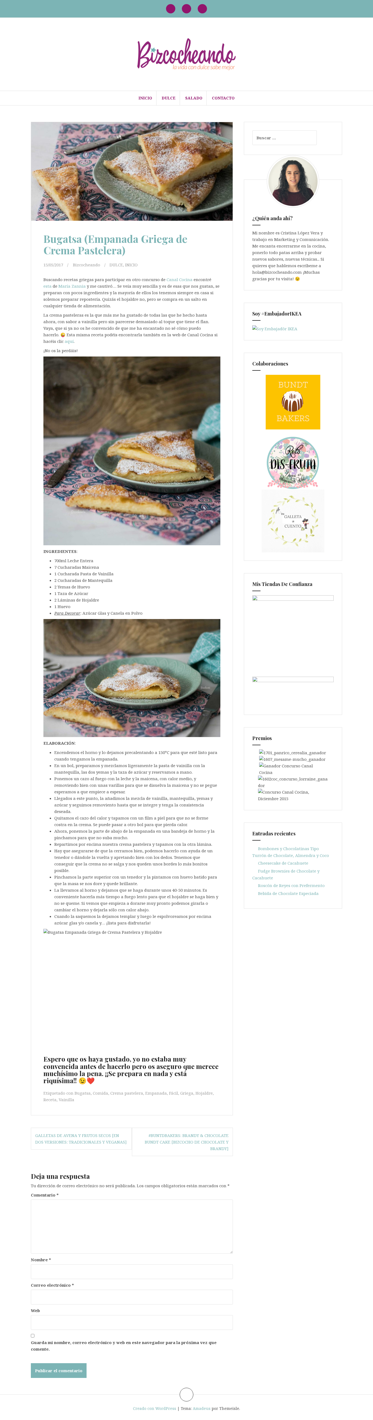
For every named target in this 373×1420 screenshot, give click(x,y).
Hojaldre (204, 1093)
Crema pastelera (126, 1093)
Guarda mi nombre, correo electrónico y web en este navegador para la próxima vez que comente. (124, 1346)
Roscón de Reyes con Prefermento (291, 885)
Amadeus (202, 1408)
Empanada (156, 1093)
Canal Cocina (180, 279)
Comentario (45, 1195)
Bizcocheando (86, 264)
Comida (100, 1093)
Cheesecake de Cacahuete (283, 863)
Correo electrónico (52, 1285)
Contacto (223, 98)
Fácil (173, 1093)
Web (35, 1310)
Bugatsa (83, 1093)
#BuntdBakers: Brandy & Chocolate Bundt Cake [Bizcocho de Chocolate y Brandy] (187, 1142)
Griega (186, 1093)
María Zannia (72, 286)
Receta (50, 1099)
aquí (69, 341)
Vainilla (66, 1099)
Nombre (41, 1259)
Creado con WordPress (154, 1408)
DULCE (169, 98)
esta (47, 286)
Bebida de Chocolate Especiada (288, 893)
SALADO (193, 98)
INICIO (145, 98)
